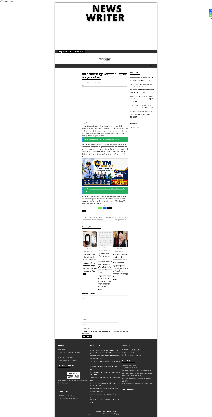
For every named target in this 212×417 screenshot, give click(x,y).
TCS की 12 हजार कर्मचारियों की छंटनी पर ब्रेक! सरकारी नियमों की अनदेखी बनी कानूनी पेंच (93, 218)
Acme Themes (123, 414)
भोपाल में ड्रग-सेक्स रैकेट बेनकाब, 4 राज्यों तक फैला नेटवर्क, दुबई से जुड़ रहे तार (117, 218)
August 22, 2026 (87, 248)
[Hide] (211, 18)
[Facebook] (104, 208)
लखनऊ (84, 211)
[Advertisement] (106, 37)
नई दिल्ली (115, 279)
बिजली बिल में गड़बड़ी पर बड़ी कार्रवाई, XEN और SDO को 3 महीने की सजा (105, 350)
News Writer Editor (96, 82)
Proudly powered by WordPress (93, 414)
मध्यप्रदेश (100, 289)
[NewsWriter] (106, 24)
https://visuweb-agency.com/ (71, 395)
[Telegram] (210, 13)
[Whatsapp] (100, 208)
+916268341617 (135, 350)
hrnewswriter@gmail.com (134, 355)
